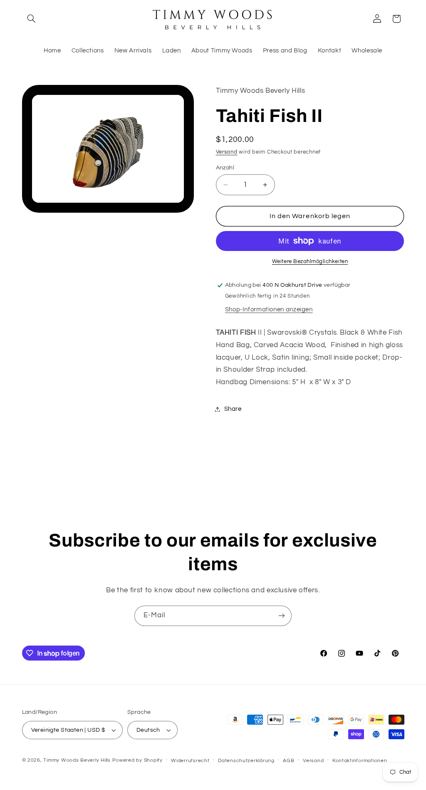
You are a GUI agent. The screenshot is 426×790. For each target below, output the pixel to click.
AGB (288, 760)
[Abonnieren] (281, 616)
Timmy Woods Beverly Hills (76, 760)
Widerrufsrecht (190, 760)
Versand (227, 152)
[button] (31, 18)
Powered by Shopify (137, 760)
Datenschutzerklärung (246, 760)
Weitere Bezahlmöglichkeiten (310, 261)
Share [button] (233, 409)
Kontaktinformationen (359, 760)
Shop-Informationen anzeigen (269, 309)
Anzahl (225, 168)
